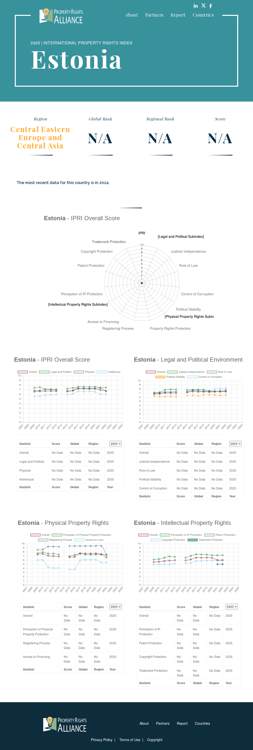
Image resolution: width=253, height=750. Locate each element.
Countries (203, 15)
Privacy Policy (101, 739)
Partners (154, 15)
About (131, 15)
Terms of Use (129, 739)
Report (178, 15)
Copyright (154, 739)
